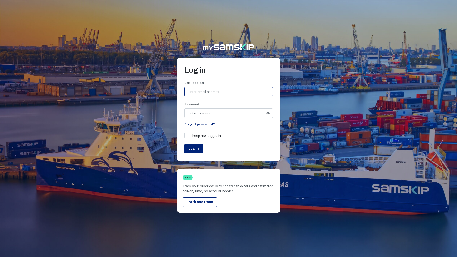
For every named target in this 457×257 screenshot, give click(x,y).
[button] (205, 135)
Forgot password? (199, 124)
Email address (194, 82)
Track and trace (200, 202)
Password (191, 104)
